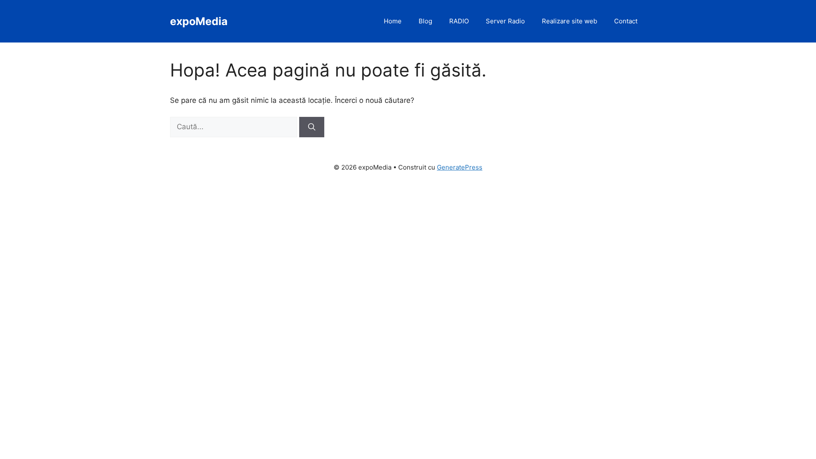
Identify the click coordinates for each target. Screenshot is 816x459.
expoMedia (199, 21)
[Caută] (311, 127)
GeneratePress (459, 167)
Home (393, 21)
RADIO (459, 21)
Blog (425, 21)
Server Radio (505, 21)
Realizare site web (569, 21)
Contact (626, 21)
